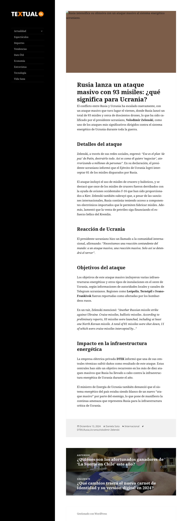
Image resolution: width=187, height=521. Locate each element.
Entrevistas (20, 67)
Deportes (19, 43)
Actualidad (20, 31)
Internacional (132, 426)
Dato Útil (19, 55)
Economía (19, 61)
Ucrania (94, 429)
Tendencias (20, 49)
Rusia (86, 429)
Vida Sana (19, 78)
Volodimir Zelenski (109, 429)
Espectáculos (21, 37)
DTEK (80, 429)
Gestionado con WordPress (92, 513)
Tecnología (20, 72)
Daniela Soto (113, 426)
